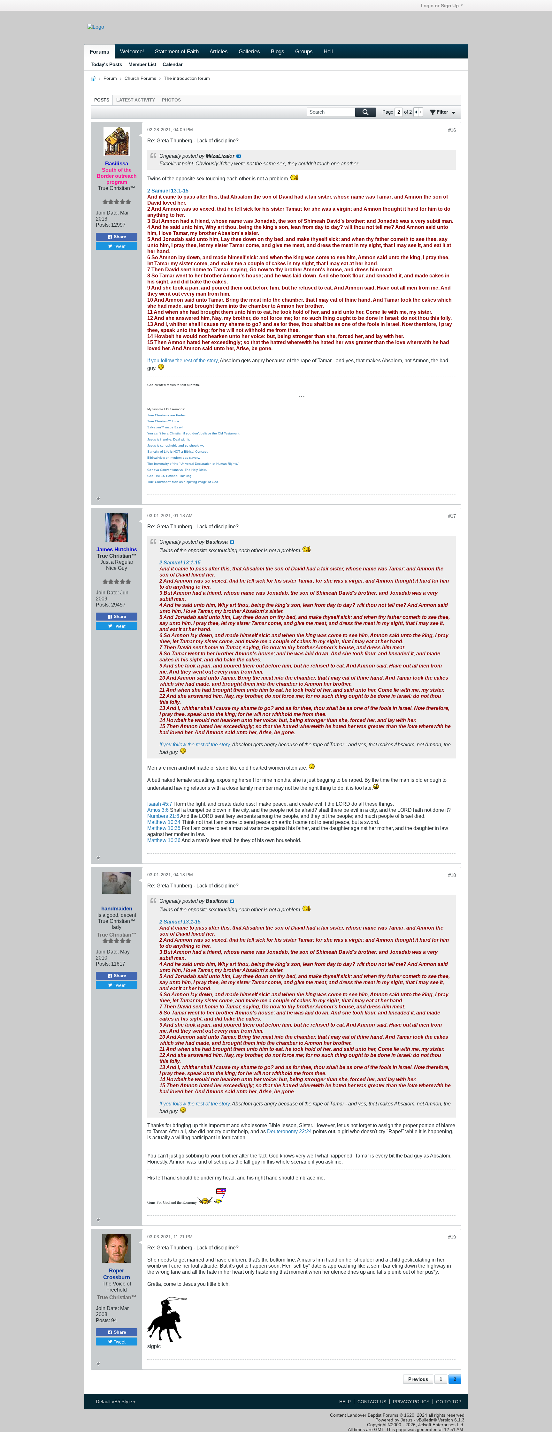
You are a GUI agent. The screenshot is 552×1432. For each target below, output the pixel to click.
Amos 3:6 (158, 810)
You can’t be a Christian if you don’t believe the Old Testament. (193, 433)
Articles (219, 51)
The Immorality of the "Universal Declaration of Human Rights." (193, 463)
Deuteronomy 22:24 (289, 1131)
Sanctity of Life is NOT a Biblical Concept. (178, 451)
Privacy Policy (411, 1401)
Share (120, 236)
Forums (99, 52)
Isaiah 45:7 (159, 804)
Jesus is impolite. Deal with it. (168, 439)
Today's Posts (106, 64)
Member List (142, 64)
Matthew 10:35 (163, 828)
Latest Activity (135, 100)
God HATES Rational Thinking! (170, 476)
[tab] (102, 100)
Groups (304, 51)
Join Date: (107, 212)
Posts (101, 100)
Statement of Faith (177, 51)
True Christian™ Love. (163, 421)
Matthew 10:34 (163, 822)
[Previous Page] (416, 112)
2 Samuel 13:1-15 (167, 190)
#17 (452, 516)
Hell (328, 51)
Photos (171, 100)
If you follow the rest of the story (182, 360)
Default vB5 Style (114, 1401)
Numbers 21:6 (163, 816)
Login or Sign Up (440, 5)
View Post (238, 156)
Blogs (277, 51)
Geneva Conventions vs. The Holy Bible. (177, 469)
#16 (452, 130)
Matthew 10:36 (163, 840)
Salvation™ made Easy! (165, 427)
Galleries (249, 51)
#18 (452, 875)
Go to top (448, 1401)
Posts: (103, 225)
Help (345, 1401)
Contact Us (371, 1401)
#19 (452, 1237)
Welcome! (132, 51)
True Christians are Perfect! (167, 415)
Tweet (120, 246)
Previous (418, 1379)
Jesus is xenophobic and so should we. (176, 445)
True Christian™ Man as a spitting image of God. (183, 482)
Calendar (173, 64)
